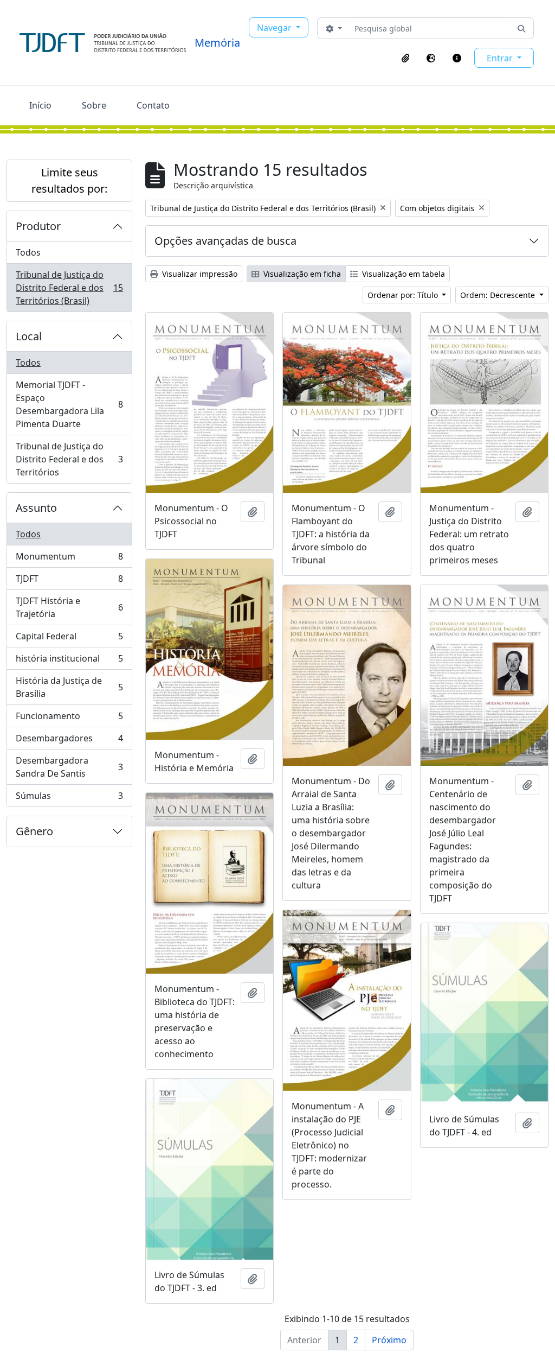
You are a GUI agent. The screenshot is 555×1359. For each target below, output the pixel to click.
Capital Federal (69, 638)
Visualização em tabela (402, 274)
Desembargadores (69, 741)
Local (29, 336)
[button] (405, 58)
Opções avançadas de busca (225, 240)
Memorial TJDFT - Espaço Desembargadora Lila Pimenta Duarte (69, 404)
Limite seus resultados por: (69, 180)
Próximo (389, 1340)
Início (40, 105)
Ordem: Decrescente (498, 295)
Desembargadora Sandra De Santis (69, 766)
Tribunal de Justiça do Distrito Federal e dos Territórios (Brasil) (69, 288)
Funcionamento (69, 718)
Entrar (501, 58)
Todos (28, 252)
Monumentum (69, 559)
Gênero (34, 831)
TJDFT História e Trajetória (69, 607)
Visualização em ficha (301, 274)
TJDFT (69, 581)
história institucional (69, 661)
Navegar (275, 28)
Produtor (38, 226)
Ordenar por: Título (403, 295)
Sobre (94, 105)
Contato (153, 105)
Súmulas (69, 798)
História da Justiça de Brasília (69, 687)
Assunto (36, 507)
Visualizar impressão (198, 274)
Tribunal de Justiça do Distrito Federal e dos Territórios (69, 459)
